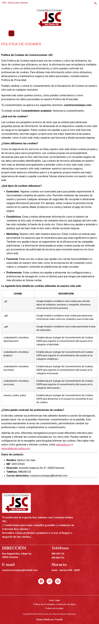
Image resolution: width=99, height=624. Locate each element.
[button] (11, 33)
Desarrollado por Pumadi (49, 619)
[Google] (58, 581)
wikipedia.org (63, 444)
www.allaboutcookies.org (15, 448)
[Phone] (95, 2)
